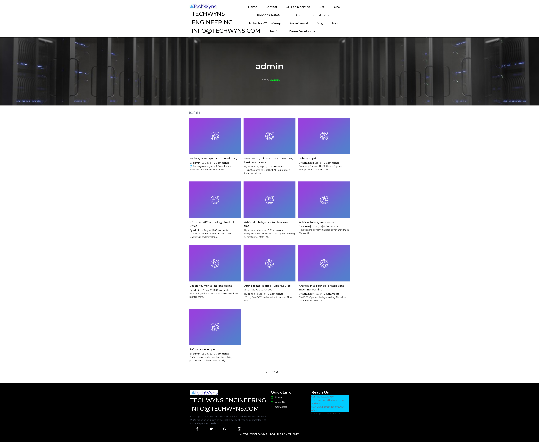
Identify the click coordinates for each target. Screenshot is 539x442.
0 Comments (221, 163)
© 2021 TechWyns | (254, 434)
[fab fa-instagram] (239, 429)
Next (274, 372)
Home (263, 80)
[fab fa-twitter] (211, 429)
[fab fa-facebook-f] (197, 429)
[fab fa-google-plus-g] (225, 429)
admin (196, 163)
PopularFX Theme (284, 434)
